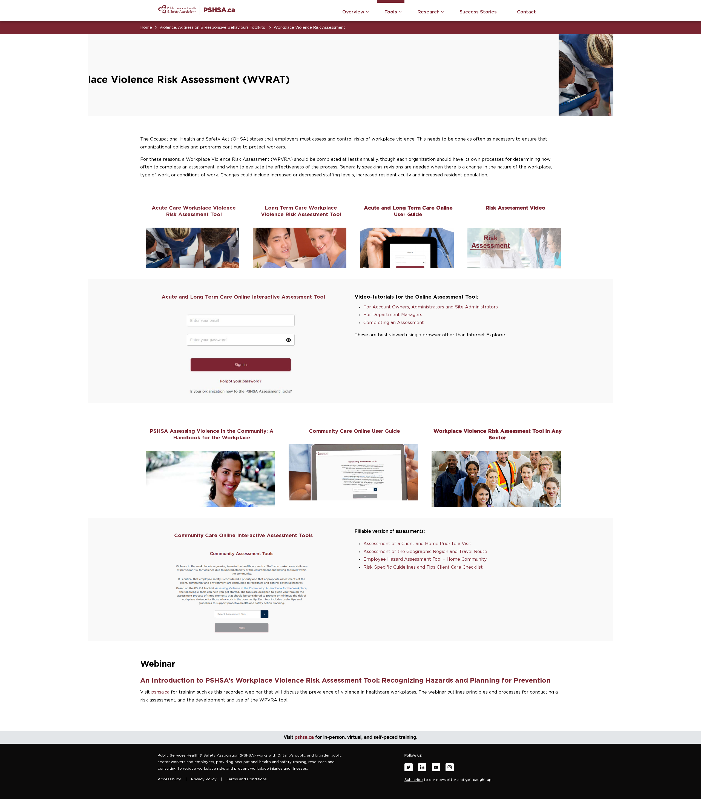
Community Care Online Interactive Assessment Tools (243, 535)
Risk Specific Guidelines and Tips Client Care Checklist (423, 567)
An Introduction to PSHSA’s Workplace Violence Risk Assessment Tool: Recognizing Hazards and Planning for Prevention (345, 680)
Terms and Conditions (247, 779)
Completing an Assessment (393, 322)
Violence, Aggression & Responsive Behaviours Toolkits (212, 27)
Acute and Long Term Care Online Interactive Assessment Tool (243, 297)
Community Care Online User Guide (354, 431)
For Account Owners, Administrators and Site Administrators (430, 307)
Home (146, 27)
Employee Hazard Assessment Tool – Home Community (425, 559)
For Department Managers (392, 315)
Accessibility (169, 779)
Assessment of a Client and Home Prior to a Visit (417, 544)
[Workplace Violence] (196, 9)
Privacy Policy (204, 779)
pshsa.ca (160, 692)
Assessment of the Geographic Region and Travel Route (425, 551)
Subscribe (413, 780)
